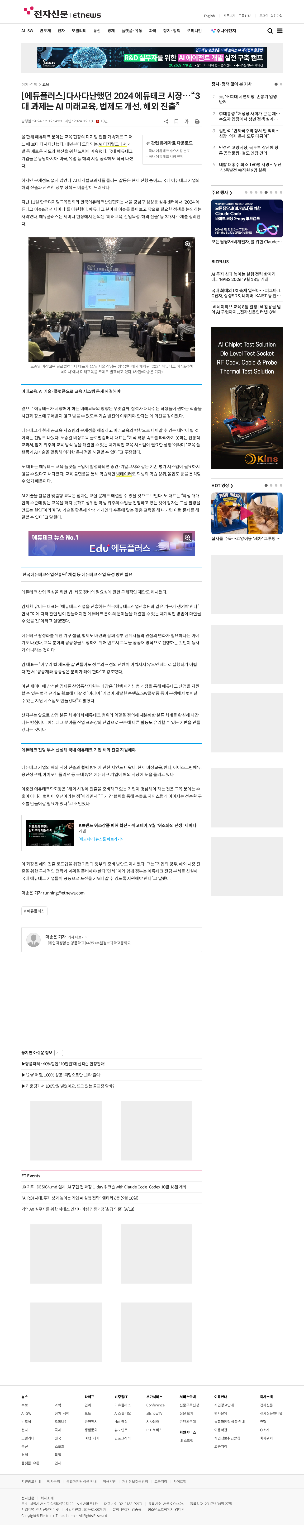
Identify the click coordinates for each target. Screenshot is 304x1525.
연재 (58, 1463)
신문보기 (229, 16)
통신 (97, 30)
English (209, 16)
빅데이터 (124, 474)
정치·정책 (171, 30)
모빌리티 (79, 30)
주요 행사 (221, 192)
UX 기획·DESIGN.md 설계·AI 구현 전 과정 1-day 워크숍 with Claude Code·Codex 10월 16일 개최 (103, 1187)
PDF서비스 (154, 1430)
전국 (58, 1438)
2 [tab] (281, 84)
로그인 (263, 16)
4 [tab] (261, 192)
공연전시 (91, 1421)
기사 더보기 (76, 937)
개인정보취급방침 (227, 1438)
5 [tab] (266, 192)
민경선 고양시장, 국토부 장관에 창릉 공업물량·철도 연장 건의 (249, 150)
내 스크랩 (186, 1440)
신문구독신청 (189, 1405)
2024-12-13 (91, 121)
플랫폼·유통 (132, 30)
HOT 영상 (222, 485)
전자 (61, 30)
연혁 (263, 1421)
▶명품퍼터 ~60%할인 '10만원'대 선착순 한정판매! (63, 1064)
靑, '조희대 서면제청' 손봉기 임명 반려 (248, 99)
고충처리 (220, 1446)
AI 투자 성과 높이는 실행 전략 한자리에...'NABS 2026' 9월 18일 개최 (243, 277)
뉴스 (24, 1397)
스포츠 (59, 1446)
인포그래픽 (122, 1438)
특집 (58, 1455)
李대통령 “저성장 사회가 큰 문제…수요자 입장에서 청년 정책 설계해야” (249, 116)
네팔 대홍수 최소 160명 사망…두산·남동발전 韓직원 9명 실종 (250, 167)
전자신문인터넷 (271, 1413)
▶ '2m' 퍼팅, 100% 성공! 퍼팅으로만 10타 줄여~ (61, 1075)
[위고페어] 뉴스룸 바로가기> (101, 839)
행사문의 (220, 1413)
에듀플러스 (35, 911)
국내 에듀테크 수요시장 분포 (169, 151)
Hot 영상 (121, 1421)
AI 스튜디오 (122, 1413)
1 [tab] (276, 84)
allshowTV (154, 1413)
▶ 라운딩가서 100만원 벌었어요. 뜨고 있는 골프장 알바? (67, 1086)
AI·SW (27, 30)
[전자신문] (62, 12)
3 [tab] (256, 192)
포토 (88, 1413)
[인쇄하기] (197, 121)
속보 (24, 1405)
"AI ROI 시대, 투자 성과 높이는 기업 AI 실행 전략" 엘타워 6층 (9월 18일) (79, 1198)
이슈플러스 (122, 1405)
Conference (155, 1405)
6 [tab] (271, 192)
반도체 (45, 30)
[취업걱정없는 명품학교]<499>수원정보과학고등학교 (89, 943)
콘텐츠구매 (188, 1421)
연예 (88, 1405)
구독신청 (245, 16)
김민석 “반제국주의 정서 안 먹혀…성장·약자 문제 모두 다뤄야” (249, 133)
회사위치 (266, 1438)
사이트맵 (179, 1481)
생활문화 (91, 1430)
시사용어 (152, 1421)
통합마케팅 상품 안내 (229, 1421)
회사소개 (47, 1498)
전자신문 (266, 1405)
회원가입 (277, 16)
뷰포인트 (121, 1430)
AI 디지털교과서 (113, 144)
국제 (58, 1430)
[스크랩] (176, 121)
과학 (153, 30)
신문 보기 (186, 1413)
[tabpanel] (247, 133)
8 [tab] (281, 192)
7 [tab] (276, 192)
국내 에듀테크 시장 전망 (166, 156)
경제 (111, 30)
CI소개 (265, 1430)
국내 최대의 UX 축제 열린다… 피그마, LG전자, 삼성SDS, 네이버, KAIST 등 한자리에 (246, 296)
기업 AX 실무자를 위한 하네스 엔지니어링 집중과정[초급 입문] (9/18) (77, 1209)
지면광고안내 (224, 1405)
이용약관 (220, 1430)
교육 (45, 84)
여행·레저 (92, 1438)
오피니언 (194, 30)
